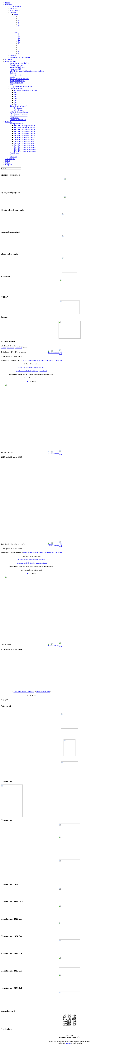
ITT (28, 381)
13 (25, 692)
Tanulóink (18, 348)
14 (26, 692)
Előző (19, 692)
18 (33, 692)
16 (30, 692)
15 (28, 692)
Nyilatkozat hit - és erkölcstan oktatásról (31, 367)
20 (37, 692)
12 (23, 692)
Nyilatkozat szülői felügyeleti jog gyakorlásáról (31, 371)
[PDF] (49, 353)
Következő (41, 692)
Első (15, 692)
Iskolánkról (10, 348)
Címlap (3, 348)
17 (32, 692)
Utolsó (47, 692)
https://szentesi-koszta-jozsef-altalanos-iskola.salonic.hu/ (42, 360)
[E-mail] (60, 354)
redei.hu (68, 1043)
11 (21, 692)
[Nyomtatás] (55, 353)
